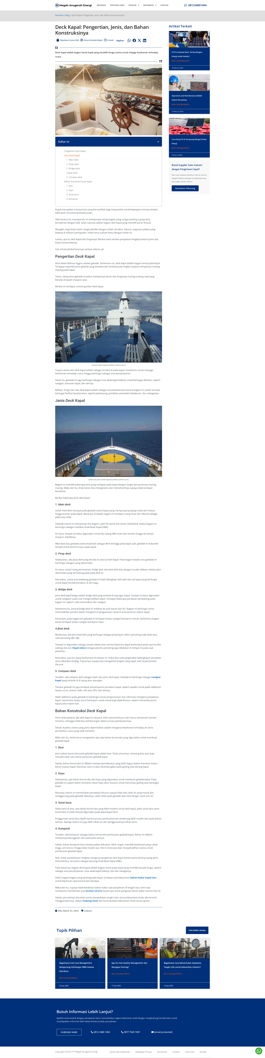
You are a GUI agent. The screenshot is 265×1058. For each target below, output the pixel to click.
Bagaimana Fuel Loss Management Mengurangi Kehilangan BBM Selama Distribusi (76, 967)
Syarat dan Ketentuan (120, 1051)
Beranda (101, 5)
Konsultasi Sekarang (185, 188)
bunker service (94, 890)
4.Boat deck (72, 172)
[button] (129, 40)
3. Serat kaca (72, 194)
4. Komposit (72, 198)
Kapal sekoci (79, 647)
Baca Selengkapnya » (68, 978)
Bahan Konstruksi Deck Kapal (78, 181)
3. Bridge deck (73, 168)
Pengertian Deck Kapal (75, 151)
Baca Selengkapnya (180, 61)
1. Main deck (72, 159)
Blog (67, 15)
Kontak (164, 5)
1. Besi (69, 185)
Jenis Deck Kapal (72, 155)
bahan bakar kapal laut (143, 877)
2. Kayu (69, 190)
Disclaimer (162, 1051)
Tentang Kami (117, 5)
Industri (88, 910)
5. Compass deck (74, 177)
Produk (132, 5)
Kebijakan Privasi (144, 1051)
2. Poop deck (72, 164)
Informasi (148, 5)
